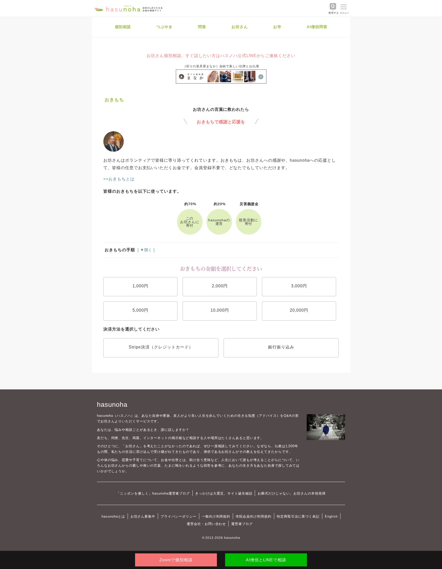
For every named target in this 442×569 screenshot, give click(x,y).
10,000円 (220, 310)
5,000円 (140, 310)
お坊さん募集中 (143, 516)
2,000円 (220, 286)
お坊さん (239, 27)
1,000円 (140, 286)
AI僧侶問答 (317, 27)
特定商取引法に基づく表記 (298, 516)
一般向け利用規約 (216, 516)
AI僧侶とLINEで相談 (266, 560)
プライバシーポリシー (178, 516)
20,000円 (299, 310)
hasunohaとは (113, 516)
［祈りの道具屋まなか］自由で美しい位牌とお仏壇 (221, 66)
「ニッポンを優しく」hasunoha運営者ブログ (153, 493)
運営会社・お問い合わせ (206, 524)
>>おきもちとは (119, 179)
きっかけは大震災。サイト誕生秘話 (223, 493)
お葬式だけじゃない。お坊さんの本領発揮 (291, 493)
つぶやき (164, 27)
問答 (202, 27)
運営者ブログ (242, 524)
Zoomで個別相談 (176, 560)
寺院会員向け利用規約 (253, 516)
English (331, 516)
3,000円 (299, 286)
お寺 (277, 27)
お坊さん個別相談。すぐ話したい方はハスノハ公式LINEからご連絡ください (221, 55)
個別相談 (123, 27)
